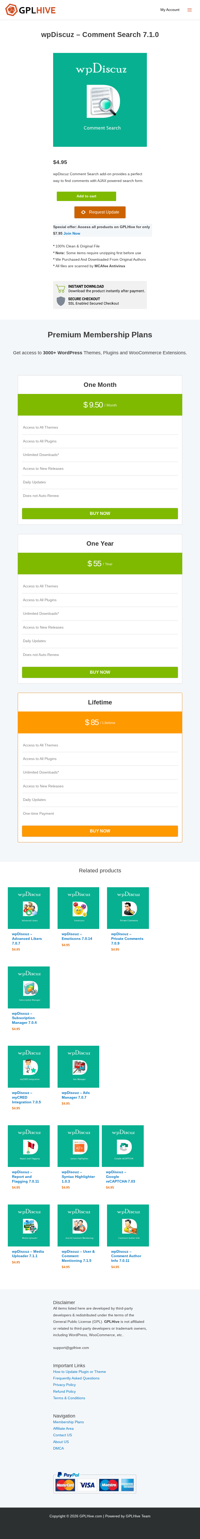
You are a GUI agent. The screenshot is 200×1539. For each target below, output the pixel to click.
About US (61, 1442)
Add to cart (86, 196)
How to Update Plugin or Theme (79, 1372)
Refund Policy (64, 1392)
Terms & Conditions (69, 1398)
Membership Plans (68, 1422)
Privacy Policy (64, 1385)
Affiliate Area (63, 1429)
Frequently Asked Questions (77, 1378)
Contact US (62, 1435)
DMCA (58, 1448)
